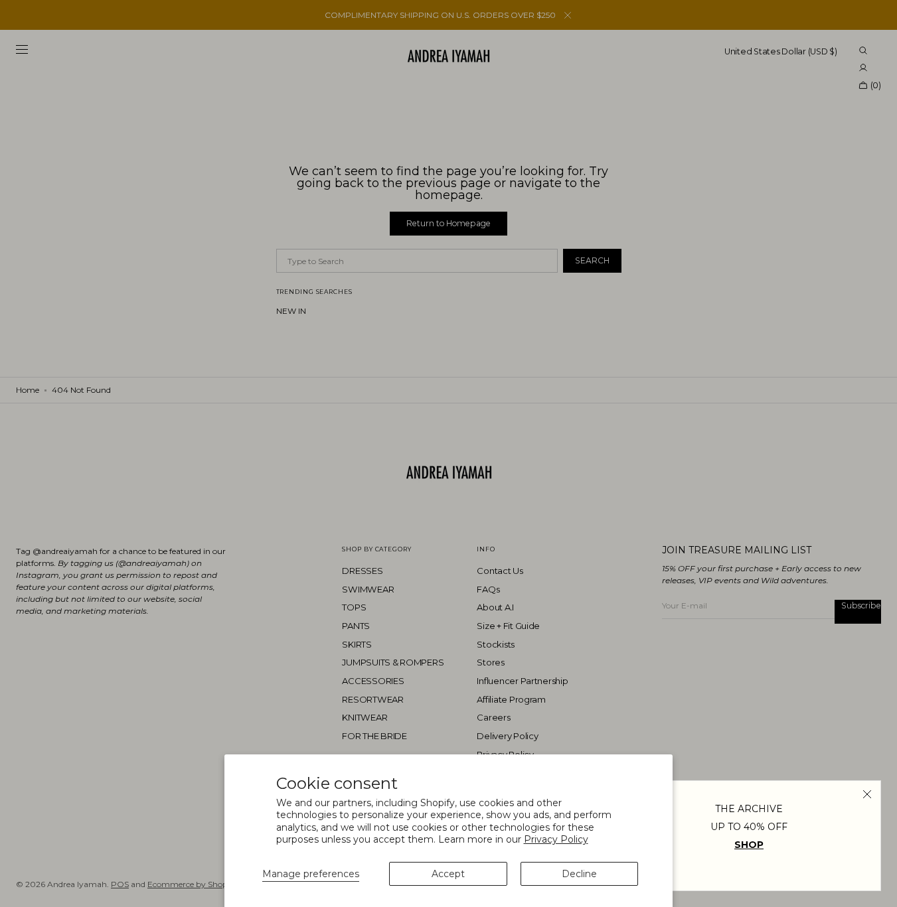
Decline (579, 874)
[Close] (867, 794)
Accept (448, 874)
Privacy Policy (556, 839)
